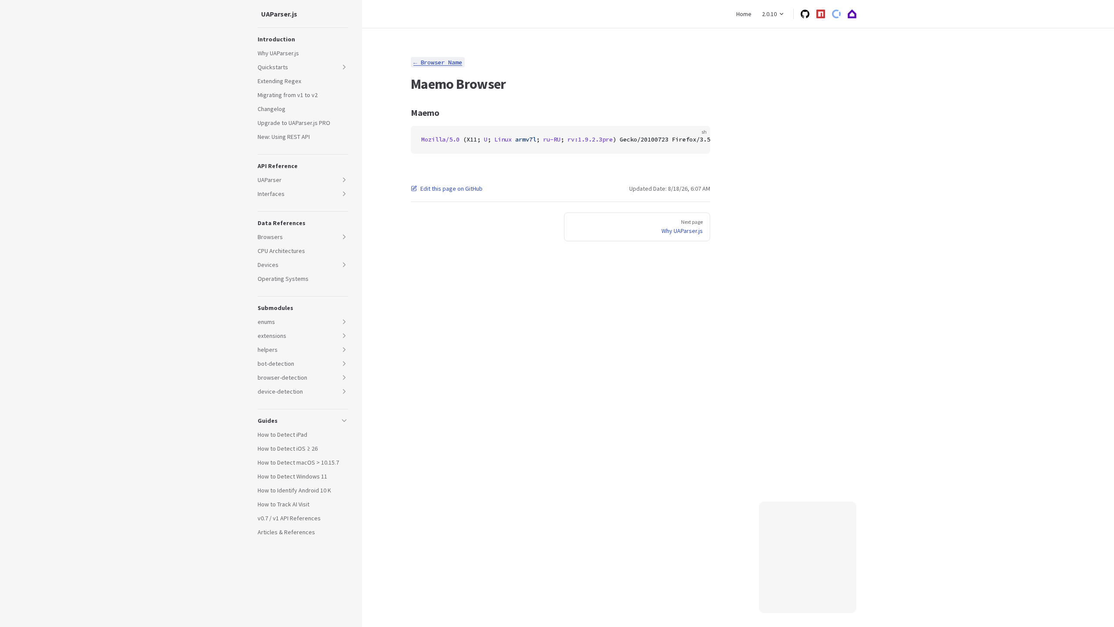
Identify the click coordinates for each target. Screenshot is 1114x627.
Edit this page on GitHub (451, 188)
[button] (303, 39)
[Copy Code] (696, 139)
